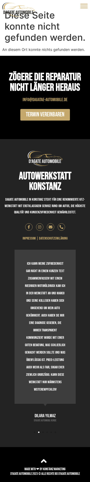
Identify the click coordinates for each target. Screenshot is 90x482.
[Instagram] (39, 227)
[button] (34, 432)
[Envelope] (50, 227)
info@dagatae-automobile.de (45, 100)
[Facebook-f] (29, 227)
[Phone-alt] (61, 227)
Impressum (29, 238)
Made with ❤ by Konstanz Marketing (45, 469)
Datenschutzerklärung (53, 238)
